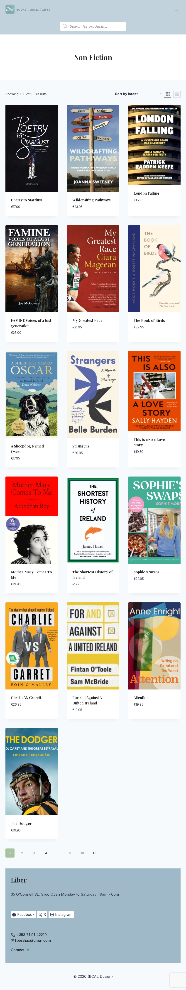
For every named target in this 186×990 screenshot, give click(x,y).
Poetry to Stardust (26, 200)
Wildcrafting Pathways (91, 200)
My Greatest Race (87, 320)
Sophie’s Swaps (146, 572)
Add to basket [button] (147, 213)
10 (82, 853)
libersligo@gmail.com (33, 940)
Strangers (80, 446)
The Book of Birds (149, 320)
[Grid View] (167, 94)
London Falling (146, 193)
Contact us (20, 950)
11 (94, 853)
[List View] (177, 94)
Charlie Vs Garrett (26, 697)
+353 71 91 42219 (32, 934)
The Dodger (21, 823)
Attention (141, 697)
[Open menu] (176, 8)
